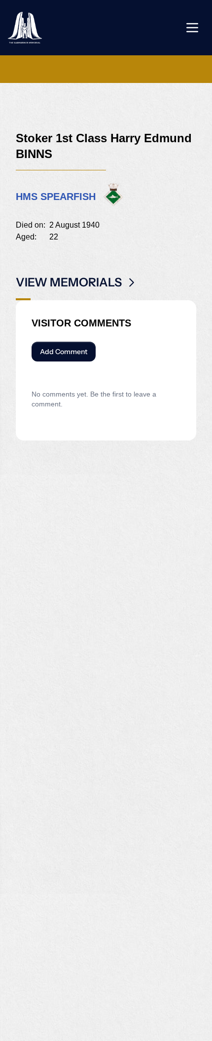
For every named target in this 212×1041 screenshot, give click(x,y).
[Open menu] (192, 27)
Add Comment (63, 351)
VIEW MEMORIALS (69, 282)
